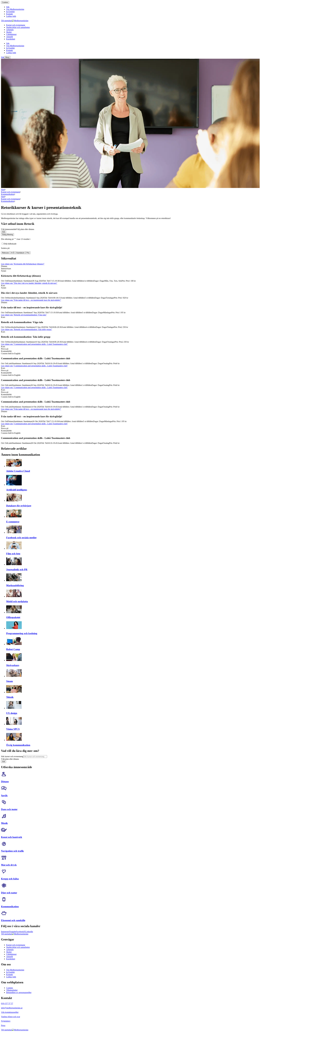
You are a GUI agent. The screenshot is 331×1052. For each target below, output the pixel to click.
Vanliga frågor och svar (10, 1017)
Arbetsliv (10, 949)
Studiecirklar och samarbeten (18, 947)
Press (3, 1025)
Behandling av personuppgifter (18, 992)
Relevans (5, 253)
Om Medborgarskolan (15, 970)
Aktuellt (9, 956)
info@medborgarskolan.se (11, 1008)
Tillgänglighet (11, 990)
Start (3, 189)
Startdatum (20, 253)
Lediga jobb (11, 977)
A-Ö (12, 253)
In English (10, 972)
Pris (28, 253)
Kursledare (10, 959)
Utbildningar (11, 954)
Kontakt (9, 974)
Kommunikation (7, 194)
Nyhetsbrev (5, 1021)
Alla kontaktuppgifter (9, 1012)
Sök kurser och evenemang (12, 756)
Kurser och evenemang (10, 192)
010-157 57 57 (7, 1003)
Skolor (9, 952)
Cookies (5, 2)
